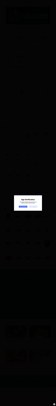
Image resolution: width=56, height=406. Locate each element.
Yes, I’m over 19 (23, 206)
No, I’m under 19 (33, 206)
